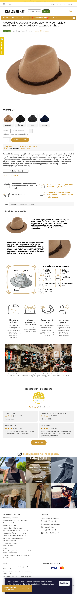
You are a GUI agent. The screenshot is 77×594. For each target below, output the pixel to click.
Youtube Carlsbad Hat (50, 532)
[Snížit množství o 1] (9, 141)
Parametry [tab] (12, 204)
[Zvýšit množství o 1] (9, 139)
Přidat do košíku (20, 140)
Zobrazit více (38, 442)
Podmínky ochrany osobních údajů (14, 519)
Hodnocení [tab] (22, 204)
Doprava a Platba (8, 522)
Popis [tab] (5, 204)
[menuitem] (4, 18)
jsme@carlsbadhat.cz (50, 517)
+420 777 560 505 (49, 520)
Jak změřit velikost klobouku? (12, 537)
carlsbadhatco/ (48, 526)
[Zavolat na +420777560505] (5, 4)
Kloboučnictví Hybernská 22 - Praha (14, 530)
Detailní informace (8, 175)
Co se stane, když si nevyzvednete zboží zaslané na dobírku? (16, 551)
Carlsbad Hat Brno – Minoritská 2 (13, 535)
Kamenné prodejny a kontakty (12, 527)
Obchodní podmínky (9, 517)
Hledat (45, 11)
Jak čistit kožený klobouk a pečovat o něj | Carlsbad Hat (16, 572)
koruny (50, 223)
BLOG (4, 547)
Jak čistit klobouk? (8, 540)
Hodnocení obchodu (37, 389)
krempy (33, 223)
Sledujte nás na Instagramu (40, 454)
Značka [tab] (30, 204)
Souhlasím (63, 583)
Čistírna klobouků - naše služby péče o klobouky (15, 555)
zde (52, 584)
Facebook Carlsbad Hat (51, 523)
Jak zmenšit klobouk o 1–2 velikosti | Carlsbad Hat (17, 577)
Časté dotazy (7, 545)
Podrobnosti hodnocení (40, 31)
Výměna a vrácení (8, 524)
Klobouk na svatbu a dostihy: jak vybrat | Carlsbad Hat (16, 567)
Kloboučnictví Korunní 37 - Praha (13, 532)
